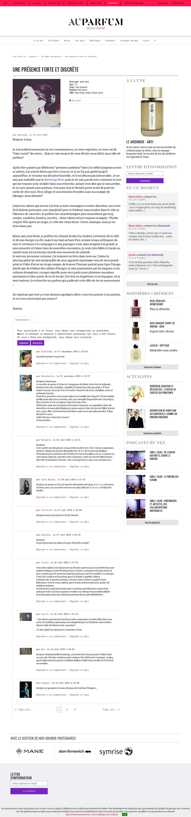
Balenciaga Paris (54, 179)
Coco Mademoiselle (161, 225)
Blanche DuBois (135, 196)
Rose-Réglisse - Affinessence (158, 302)
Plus (145, 40)
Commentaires (22, 319)
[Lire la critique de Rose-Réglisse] (135, 308)
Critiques (53, 40)
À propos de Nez (129, 40)
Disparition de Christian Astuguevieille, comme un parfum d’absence (163, 414)
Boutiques (95, 40)
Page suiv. (109, 709)
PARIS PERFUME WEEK (133, 3)
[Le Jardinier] (152, 111)
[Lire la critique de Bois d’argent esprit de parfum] (135, 331)
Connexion (162, 3)
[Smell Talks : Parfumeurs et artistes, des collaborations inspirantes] (135, 508)
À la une (38, 40)
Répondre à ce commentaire (51, 363)
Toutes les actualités (152, 433)
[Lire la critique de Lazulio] (135, 353)
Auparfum (113, 3)
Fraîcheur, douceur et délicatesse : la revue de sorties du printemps (163, 389)
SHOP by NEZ (54, 3)
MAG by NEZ (96, 3)
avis (76, 100)
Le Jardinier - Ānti (139, 141)
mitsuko (132, 254)
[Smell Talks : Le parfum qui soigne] (135, 484)
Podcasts (110, 40)
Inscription (177, 3)
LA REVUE (37, 3)
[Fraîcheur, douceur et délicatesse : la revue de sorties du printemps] (135, 394)
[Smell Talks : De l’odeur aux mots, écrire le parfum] (135, 460)
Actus (67, 40)
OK (124, 814)
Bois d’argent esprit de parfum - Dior (162, 324)
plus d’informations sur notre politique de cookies (92, 814)
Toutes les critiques (152, 367)
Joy (154, 196)
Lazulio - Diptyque (159, 345)
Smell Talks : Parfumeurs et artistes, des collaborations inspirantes (163, 506)
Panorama (95, 487)
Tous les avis (152, 283)
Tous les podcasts (152, 522)
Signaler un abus (79, 363)
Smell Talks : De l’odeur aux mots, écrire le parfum (162, 455)
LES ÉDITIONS (19, 3)
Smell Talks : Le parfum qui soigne (164, 478)
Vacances (100, 484)
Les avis (80, 40)
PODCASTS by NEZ (75, 3)
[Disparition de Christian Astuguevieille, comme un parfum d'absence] (135, 418)
